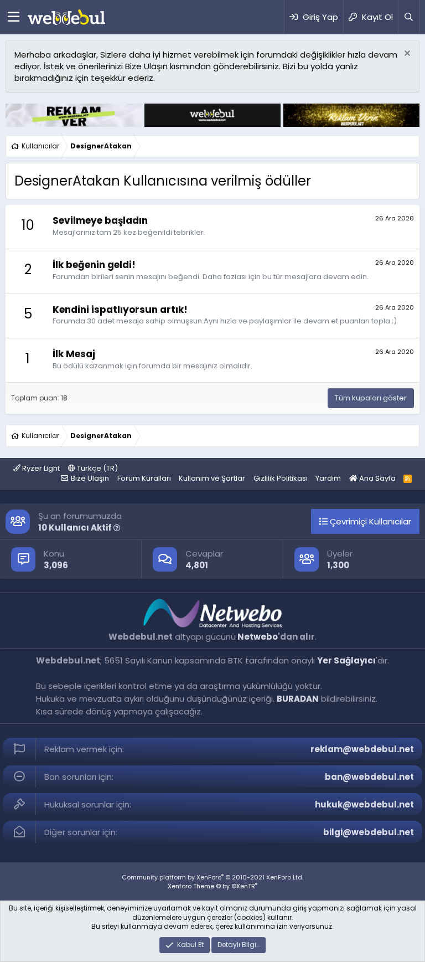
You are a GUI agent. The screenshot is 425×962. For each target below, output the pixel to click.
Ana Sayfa (376, 478)
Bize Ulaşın (90, 478)
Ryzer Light (40, 468)
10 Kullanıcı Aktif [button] (75, 527)
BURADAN (298, 698)
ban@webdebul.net (369, 777)
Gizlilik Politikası (280, 478)
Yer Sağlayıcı (346, 660)
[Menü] (13, 17)
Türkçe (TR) (96, 468)
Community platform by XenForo (212, 877)
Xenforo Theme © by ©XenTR (212, 886)
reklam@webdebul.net (362, 749)
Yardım (328, 478)
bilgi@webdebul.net (368, 832)
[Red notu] (406, 54)
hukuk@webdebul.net (364, 804)
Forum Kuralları (144, 478)
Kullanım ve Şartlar (212, 478)
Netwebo (257, 636)
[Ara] (408, 17)
